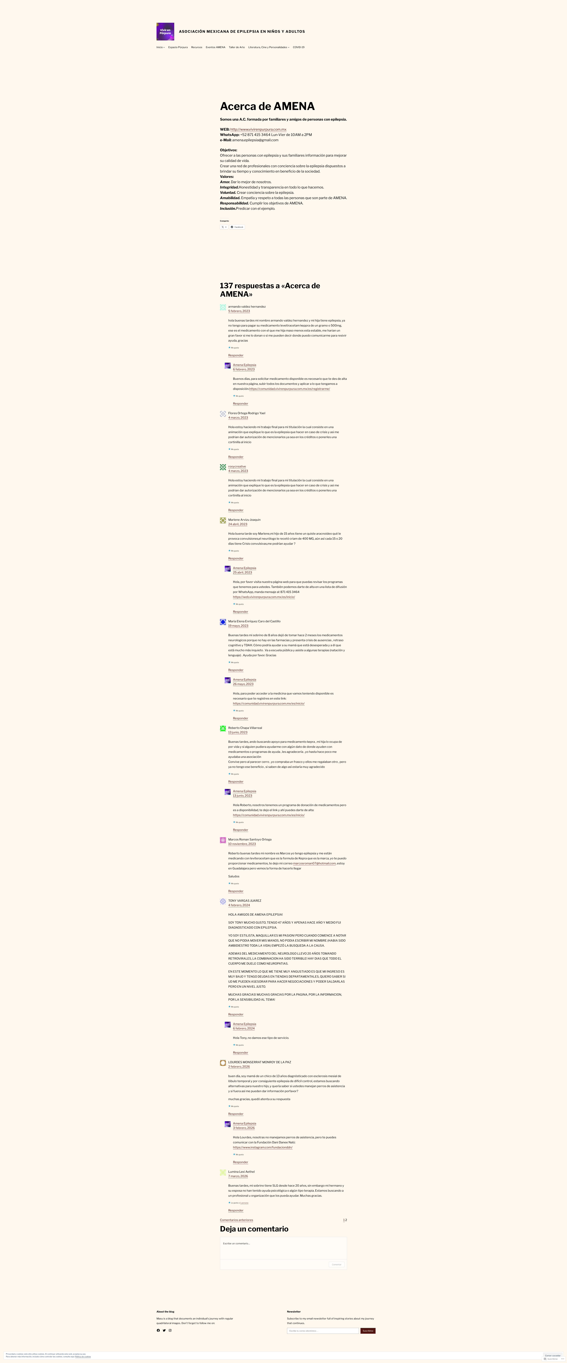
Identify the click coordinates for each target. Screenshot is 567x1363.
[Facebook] (158, 1330)
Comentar (336, 1264)
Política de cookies (83, 1356)
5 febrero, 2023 (239, 311)
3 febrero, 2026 (244, 1128)
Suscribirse (368, 1330)
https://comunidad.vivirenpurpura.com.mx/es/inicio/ (269, 703)
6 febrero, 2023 (244, 369)
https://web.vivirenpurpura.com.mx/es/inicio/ (264, 597)
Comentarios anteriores (236, 1220)
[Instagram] (170, 1330)
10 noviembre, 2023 (242, 844)
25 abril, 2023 (242, 572)
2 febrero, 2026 (239, 1066)
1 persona (244, 1203)
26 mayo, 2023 (243, 684)
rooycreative (237, 466)
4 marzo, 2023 (238, 417)
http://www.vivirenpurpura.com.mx (258, 129)
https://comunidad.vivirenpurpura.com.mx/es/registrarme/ (289, 389)
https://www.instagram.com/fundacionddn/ (263, 1147)
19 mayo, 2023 (238, 625)
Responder (235, 355)
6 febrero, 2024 (244, 1028)
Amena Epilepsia (244, 365)
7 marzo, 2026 (238, 1176)
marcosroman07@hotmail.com (314, 863)
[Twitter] (164, 1330)
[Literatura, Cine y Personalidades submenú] (288, 47)
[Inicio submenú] (164, 47)
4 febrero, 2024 (239, 905)
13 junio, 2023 (237, 732)
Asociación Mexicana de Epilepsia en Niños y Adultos (242, 31)
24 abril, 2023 (237, 524)
